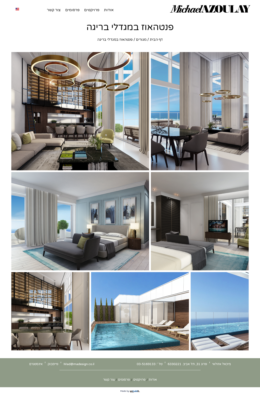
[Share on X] (140, 165)
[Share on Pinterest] (126, 165)
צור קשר (54, 10)
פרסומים (72, 10)
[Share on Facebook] (136, 165)
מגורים (141, 40)
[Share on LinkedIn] (122, 165)
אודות (109, 10)
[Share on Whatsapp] (131, 165)
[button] (80, 111)
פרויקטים (91, 10)
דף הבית (156, 40)
